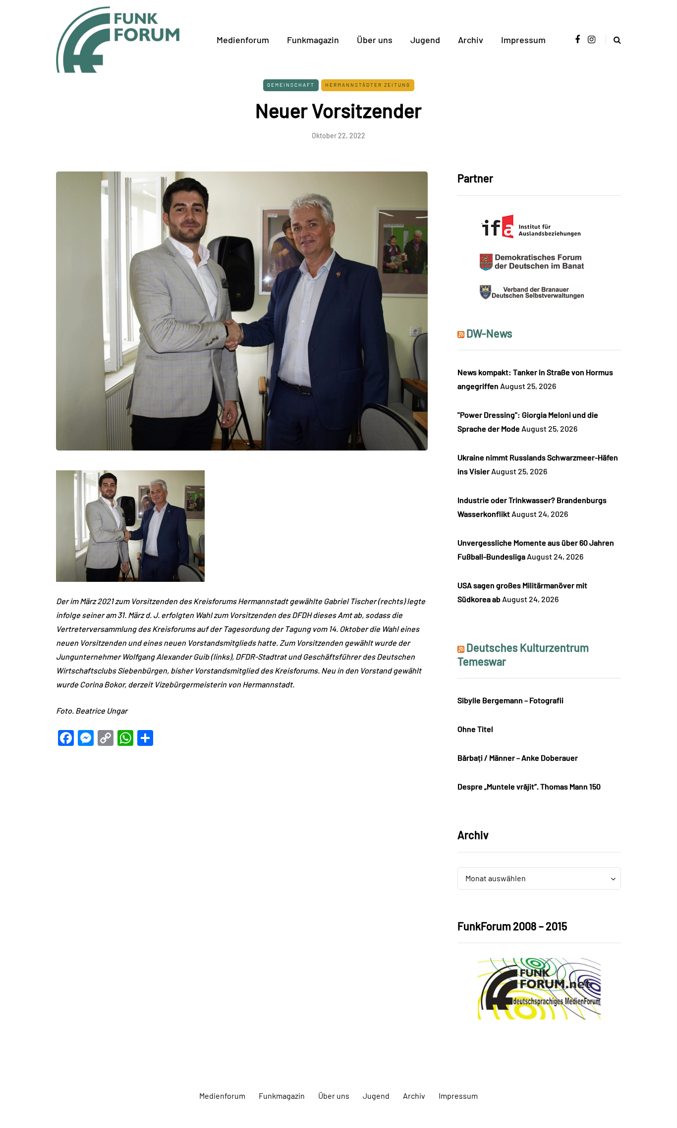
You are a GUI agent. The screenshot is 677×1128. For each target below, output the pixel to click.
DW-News (489, 333)
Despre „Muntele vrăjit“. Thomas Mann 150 (529, 786)
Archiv (470, 39)
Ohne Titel (475, 728)
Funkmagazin (313, 39)
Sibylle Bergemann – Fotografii (510, 700)
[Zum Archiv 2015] (539, 987)
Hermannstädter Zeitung (367, 85)
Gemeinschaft (291, 85)
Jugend (425, 39)
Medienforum (243, 39)
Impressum (523, 39)
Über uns (375, 39)
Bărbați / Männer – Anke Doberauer (517, 757)
